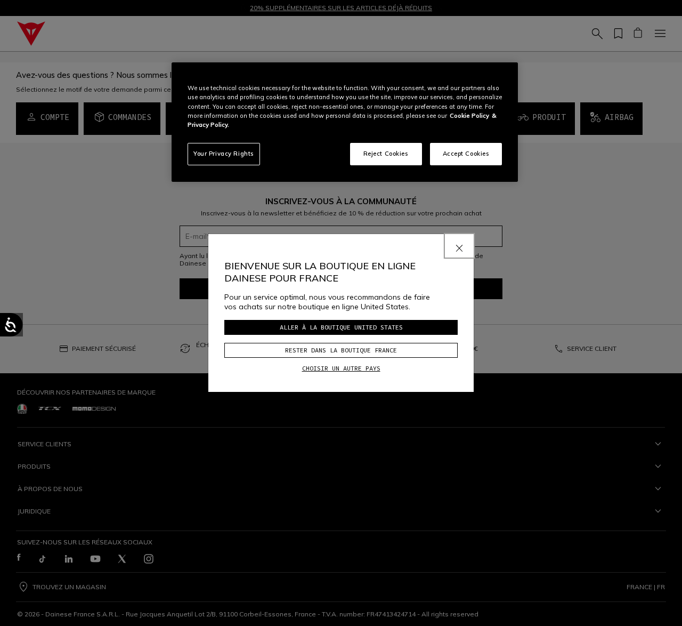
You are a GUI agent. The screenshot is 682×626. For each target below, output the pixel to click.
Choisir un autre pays (341, 368)
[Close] (459, 246)
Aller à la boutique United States (341, 327)
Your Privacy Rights (223, 153)
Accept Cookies (466, 153)
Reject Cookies (386, 153)
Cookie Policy (469, 115)
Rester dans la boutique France (341, 350)
